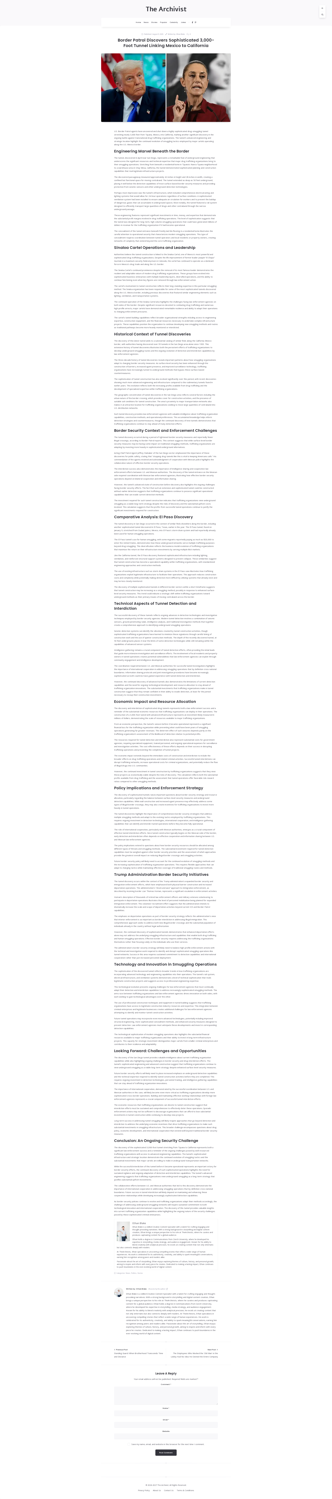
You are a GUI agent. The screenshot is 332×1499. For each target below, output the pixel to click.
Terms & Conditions (185, 1490)
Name (166, 1408)
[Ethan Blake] (118, 1292)
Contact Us (169, 1490)
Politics (133, 1273)
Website (166, 1431)
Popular (163, 22)
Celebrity (174, 22)
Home (138, 22)
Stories (154, 22)
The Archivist (166, 9)
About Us (157, 1490)
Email (166, 1420)
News (146, 22)
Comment (166, 1384)
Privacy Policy (144, 1490)
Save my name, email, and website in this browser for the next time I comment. (168, 1444)
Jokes (183, 22)
